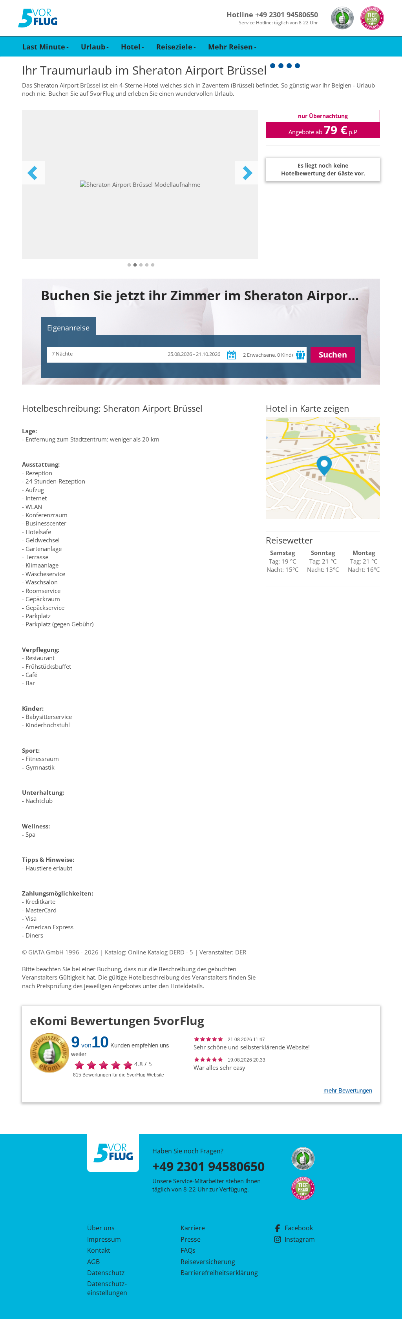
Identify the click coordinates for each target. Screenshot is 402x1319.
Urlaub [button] (93, 46)
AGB (93, 1261)
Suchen (333, 354)
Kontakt (98, 1250)
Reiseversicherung (208, 1261)
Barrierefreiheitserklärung (210, 1272)
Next (246, 172)
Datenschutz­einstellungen (107, 1288)
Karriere (193, 1228)
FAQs (188, 1250)
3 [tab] (141, 265)
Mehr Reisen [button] (230, 46)
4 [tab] (147, 265)
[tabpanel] (140, 184)
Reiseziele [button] (174, 46)
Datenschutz (106, 1272)
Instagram (300, 1239)
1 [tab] (129, 265)
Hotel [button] (131, 46)
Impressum (104, 1239)
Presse (191, 1239)
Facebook (299, 1228)
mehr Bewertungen (347, 1090)
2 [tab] (135, 265)
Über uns (101, 1228)
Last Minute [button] (43, 46)
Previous (33, 172)
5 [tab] (153, 265)
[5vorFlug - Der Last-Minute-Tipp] (37, 18)
